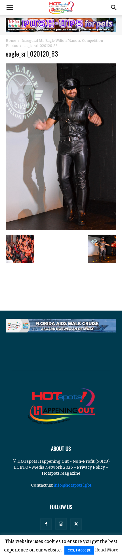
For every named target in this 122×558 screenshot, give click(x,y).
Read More (106, 550)
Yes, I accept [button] (79, 550)
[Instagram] (61, 524)
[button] (10, 7)
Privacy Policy (91, 467)
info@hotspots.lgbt (72, 485)
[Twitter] (76, 524)
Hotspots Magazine (61, 473)
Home (11, 40)
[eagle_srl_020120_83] (61, 228)
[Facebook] (46, 524)
